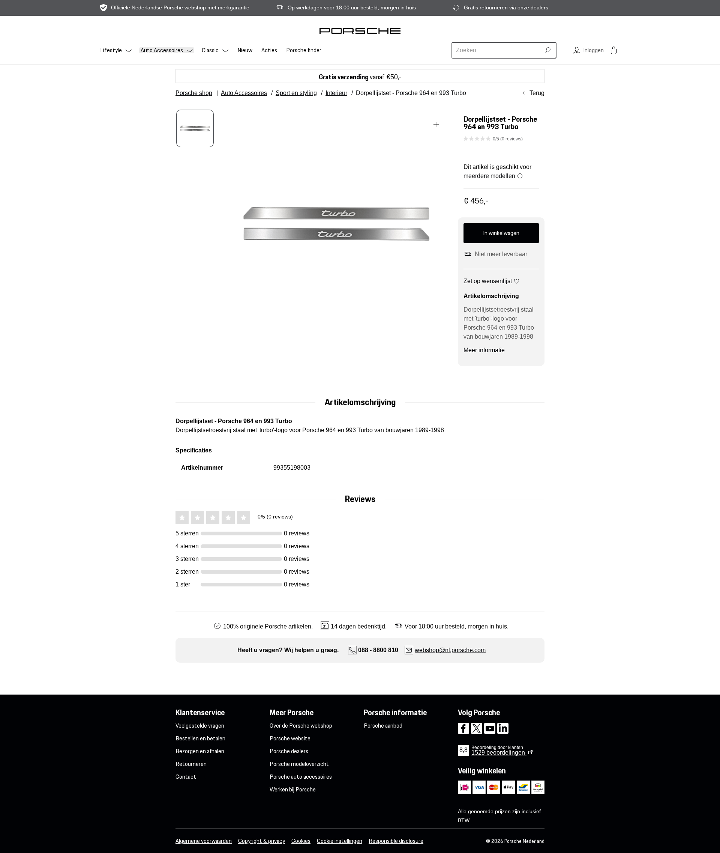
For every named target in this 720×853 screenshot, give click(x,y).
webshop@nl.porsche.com (450, 650)
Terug (537, 93)
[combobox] (497, 50)
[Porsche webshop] (360, 30)
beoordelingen (498, 752)
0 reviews (511, 139)
